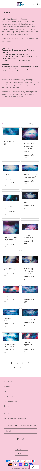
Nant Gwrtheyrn (9, 138)
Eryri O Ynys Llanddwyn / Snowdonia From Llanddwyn (9, 177)
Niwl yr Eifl (7, 296)
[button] (2, 4)
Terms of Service (10, 401)
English (19, 453)
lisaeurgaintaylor (18, 468)
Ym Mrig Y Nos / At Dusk (10, 207)
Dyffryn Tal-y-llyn (29, 319)
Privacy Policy (9, 396)
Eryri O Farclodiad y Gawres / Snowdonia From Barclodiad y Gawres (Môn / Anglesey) (30, 147)
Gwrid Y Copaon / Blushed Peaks (29, 236)
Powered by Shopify (26, 468)
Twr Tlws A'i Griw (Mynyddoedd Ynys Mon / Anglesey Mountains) (30, 270)
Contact (7, 387)
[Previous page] (5, 363)
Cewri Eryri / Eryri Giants (10, 319)
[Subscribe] (34, 431)
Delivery (7, 406)
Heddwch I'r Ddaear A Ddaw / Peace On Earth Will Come (10, 239)
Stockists (7, 391)
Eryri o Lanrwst (28, 296)
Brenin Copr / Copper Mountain (10, 269)
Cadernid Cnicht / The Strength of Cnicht (29, 344)
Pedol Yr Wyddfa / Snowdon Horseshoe (10, 345)
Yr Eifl (25, 202)
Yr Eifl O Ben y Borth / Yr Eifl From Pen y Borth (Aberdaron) (30, 176)
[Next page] (26, 367)
